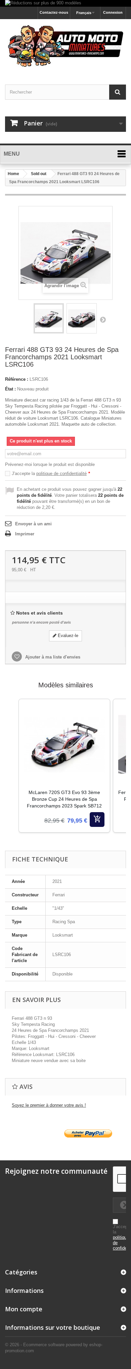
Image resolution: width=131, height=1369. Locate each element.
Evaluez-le (67, 635)
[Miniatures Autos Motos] (65, 46)
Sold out (38, 173)
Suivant (102, 319)
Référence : (16, 379)
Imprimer (24, 533)
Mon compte (23, 1309)
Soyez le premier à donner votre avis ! (49, 1105)
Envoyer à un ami (33, 523)
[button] (11, 774)
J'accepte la (51, 473)
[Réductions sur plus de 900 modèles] (65, 3)
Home (13, 173)
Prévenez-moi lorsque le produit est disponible (50, 464)
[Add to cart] (97, 819)
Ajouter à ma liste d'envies (52, 657)
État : (10, 388)
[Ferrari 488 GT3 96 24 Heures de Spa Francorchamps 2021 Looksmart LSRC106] (48, 318)
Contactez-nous (54, 12)
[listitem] (64, 766)
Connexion (113, 12)
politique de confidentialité (61, 473)
